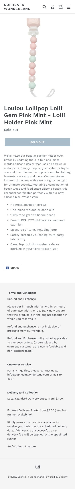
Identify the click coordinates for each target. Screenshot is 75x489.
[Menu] (69, 7)
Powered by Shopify (56, 476)
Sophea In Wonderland (17, 7)
